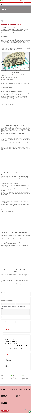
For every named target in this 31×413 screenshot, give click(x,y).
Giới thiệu (17, 394)
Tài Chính (8, 292)
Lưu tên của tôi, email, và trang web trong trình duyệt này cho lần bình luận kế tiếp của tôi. (13, 306)
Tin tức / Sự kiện (7, 366)
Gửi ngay (4, 316)
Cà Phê (6, 359)
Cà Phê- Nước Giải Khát (8, 360)
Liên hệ (17, 396)
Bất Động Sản (7, 358)
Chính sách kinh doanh (4, 397)
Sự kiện (5, 292)
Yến (5, 367)
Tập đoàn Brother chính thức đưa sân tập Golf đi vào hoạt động (13, 348)
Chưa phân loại (7, 361)
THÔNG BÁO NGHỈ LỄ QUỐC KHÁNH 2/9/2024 (11, 341)
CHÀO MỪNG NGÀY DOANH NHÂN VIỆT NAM (11, 339)
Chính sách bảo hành (3, 394)
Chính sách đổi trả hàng (4, 395)
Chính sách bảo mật (3, 396)
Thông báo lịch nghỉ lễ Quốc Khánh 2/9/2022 (11, 343)
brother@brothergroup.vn (5, 404)
